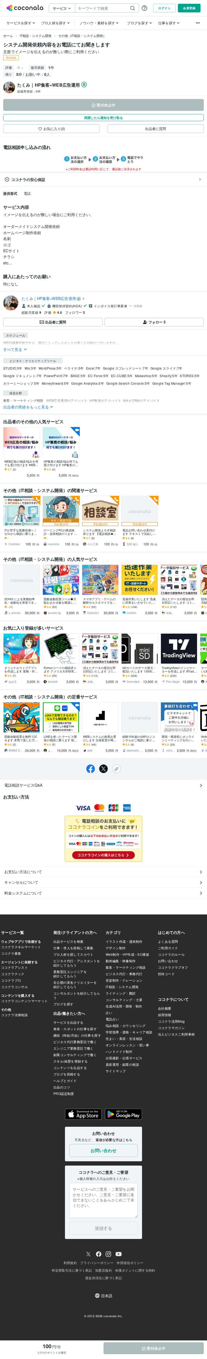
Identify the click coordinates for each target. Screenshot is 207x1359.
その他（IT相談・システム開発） (82, 35)
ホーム (8, 35)
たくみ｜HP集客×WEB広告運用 (49, 298)
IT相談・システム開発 (35, 35)
